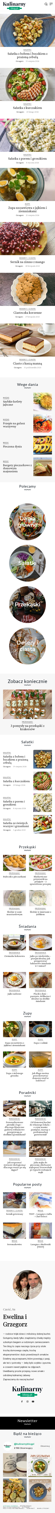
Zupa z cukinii (40, 1042)
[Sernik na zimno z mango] (27, 238)
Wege (6, 442)
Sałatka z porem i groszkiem (27, 158)
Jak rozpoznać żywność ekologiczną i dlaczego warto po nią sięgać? (15, 1166)
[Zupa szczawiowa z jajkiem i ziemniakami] (27, 184)
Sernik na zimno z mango (27, 262)
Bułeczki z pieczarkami (14, 876)
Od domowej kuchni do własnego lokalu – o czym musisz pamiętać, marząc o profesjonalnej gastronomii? (40, 1128)
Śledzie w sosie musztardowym (14, 913)
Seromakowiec (14, 1244)
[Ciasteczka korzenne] (27, 289)
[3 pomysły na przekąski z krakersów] (27, 704)
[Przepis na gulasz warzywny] (42, 423)
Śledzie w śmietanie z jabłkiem (40, 913)
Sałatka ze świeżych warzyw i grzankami (16, 824)
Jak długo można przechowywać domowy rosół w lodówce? (40, 1077)
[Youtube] (33, 1401)
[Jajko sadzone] (14, 980)
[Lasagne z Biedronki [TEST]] (40, 1231)
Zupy (27, 204)
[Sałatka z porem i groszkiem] (27, 135)
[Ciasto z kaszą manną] (27, 340)
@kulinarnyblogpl (24, 1443)
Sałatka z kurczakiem (27, 108)
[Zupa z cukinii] (40, 1029)
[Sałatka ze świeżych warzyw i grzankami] (42, 824)
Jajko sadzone (14, 993)
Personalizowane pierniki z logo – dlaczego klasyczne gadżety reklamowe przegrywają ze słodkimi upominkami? (14, 1128)
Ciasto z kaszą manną (27, 363)
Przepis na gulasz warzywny (14, 425)
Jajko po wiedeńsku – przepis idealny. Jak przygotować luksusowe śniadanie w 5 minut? (40, 961)
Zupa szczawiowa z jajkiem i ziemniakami (27, 209)
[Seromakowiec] (14, 1231)
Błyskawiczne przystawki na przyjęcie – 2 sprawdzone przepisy (40, 880)
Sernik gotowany (14, 1214)
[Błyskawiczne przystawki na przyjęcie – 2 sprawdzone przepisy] (40, 863)
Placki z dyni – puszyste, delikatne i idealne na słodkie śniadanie (40, 997)
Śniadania (14, 952)
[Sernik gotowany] (14, 1200)
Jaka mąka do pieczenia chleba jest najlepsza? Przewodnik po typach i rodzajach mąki (40, 1167)
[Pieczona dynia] (42, 445)
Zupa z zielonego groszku (14, 1074)
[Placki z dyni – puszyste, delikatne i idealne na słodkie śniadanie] (40, 980)
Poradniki (14, 1119)
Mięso (6, 398)
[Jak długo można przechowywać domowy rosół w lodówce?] (40, 1059)
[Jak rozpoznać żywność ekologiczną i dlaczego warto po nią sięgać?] (14, 1149)
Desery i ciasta (27, 258)
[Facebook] (22, 1401)
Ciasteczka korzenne (27, 312)
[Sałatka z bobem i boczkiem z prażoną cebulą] (27, 30)
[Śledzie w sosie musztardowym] (14, 898)
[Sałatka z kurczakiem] (27, 84)
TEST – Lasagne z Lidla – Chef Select (40, 1215)
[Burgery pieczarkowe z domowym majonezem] (42, 467)
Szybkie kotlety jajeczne (12, 403)
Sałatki (27, 50)
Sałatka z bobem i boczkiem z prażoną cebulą (28, 55)
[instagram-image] (15, 1465)
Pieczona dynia (12, 446)
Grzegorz (20, 61)
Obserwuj (45, 1446)
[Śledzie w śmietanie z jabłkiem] (40, 898)
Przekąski (27, 604)
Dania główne (27, 521)
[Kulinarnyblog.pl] (14, 6)
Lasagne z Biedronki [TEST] (41, 1245)
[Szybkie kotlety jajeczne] (42, 401)
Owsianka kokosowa (14, 956)
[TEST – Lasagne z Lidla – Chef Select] (40, 1200)
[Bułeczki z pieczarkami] (14, 863)
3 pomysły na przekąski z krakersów (27, 727)
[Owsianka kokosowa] (14, 942)
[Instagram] (27, 1401)
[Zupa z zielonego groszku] (14, 1059)
